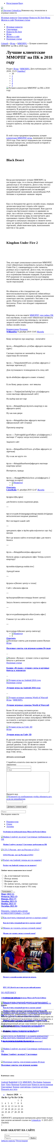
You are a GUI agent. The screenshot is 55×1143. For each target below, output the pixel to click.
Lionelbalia (11, 490)
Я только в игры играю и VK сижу (20, 886)
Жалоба (40, 332)
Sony (3, 1084)
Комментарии (12, 329)
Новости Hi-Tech (37, 18)
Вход (20, 3)
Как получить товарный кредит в (17, 1041)
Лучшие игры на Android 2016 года (23, 688)
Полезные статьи (22, 20)
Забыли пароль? (8, 1141)
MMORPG (25, 69)
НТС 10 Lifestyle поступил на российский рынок (22, 987)
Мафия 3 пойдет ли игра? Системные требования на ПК (25, 844)
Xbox (8, 1084)
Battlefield (13, 1082)
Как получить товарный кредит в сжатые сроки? (22, 923)
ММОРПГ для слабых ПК (41, 315)
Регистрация (12, 3)
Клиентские (25, 1084)
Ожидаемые (23, 18)
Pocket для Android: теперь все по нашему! (20, 865)
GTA (20, 1082)
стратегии (35, 1087)
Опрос (9, 824)
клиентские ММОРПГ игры (19, 138)
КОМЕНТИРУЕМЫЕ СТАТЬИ (15, 913)
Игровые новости (9, 18)
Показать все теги (9, 1089)
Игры (47, 18)
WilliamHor (11, 332)
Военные (15, 1084)
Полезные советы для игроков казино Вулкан (28, 648)
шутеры (44, 1087)
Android (4, 1082)
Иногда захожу (11, 878)
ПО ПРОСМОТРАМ (10, 998)
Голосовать (6, 892)
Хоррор (16, 1087)
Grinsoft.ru (36, 1120)
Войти (33, 1138)
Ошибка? (21, 71)
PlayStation (37, 1082)
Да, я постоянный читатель (16, 876)
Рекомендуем (12, 822)
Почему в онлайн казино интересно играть (19, 977)
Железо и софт (7, 20)
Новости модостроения (42, 1084)
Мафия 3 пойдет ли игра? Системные (19, 1054)
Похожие (23, 329)
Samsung (47, 1082)
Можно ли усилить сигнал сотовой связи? (19, 933)
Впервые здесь (11, 881)
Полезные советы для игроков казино (19, 1065)
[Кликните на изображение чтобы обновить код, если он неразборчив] (30, 799)
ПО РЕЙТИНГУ (8, 992)
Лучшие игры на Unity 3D (19, 734)
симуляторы (25, 1087)
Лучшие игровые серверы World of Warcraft (27, 705)
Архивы (10, 826)
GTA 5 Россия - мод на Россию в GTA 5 (18, 855)
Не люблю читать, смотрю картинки (21, 884)
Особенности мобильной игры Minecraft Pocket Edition (24, 832)
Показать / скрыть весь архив (14, 911)
